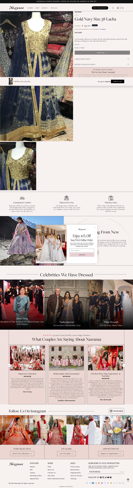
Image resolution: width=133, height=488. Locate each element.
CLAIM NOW (82, 254)
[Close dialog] (94, 227)
